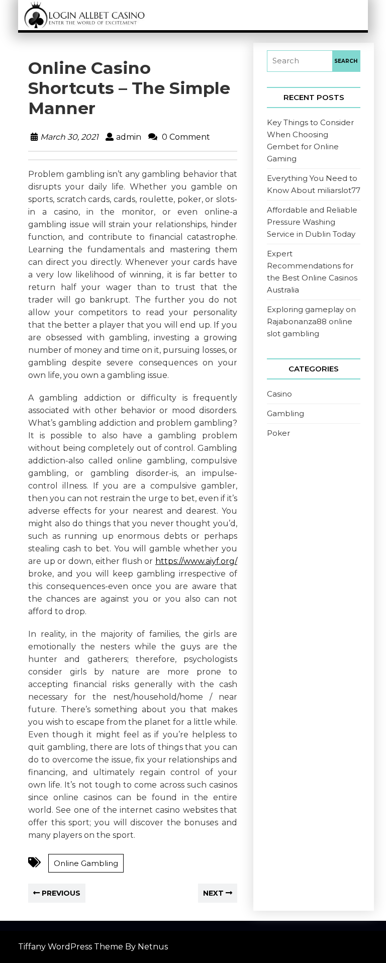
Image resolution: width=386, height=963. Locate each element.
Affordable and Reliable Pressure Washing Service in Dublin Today (312, 222)
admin (128, 137)
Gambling (285, 413)
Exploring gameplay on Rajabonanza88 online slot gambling (311, 321)
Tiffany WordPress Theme (70, 946)
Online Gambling (86, 863)
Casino (279, 394)
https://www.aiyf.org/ (196, 561)
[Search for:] (299, 61)
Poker (278, 433)
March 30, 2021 (69, 137)
